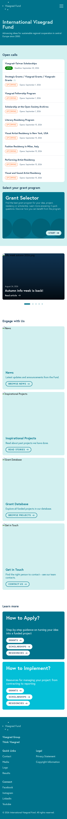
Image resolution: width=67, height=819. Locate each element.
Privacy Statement (45, 756)
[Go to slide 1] (25, 304)
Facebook (7, 787)
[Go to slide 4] (39, 304)
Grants (13, 640)
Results (6, 773)
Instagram (7, 792)
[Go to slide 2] (30, 304)
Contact (6, 756)
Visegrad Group (11, 737)
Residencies (16, 653)
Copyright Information (48, 761)
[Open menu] (61, 6)
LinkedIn (6, 798)
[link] (33, 276)
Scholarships (17, 646)
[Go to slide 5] (42, 304)
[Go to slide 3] (36, 304)
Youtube (6, 804)
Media (5, 761)
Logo (5, 767)
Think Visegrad (10, 742)
